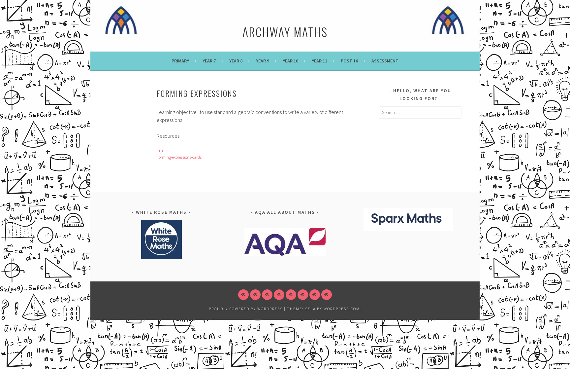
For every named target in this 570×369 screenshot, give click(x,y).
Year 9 (262, 61)
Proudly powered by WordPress (246, 308)
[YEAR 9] (279, 294)
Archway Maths (285, 31)
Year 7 (209, 61)
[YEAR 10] (291, 294)
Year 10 (290, 61)
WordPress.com (342, 308)
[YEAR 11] (303, 294)
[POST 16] (314, 294)
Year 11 (319, 61)
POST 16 (349, 61)
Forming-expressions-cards (179, 157)
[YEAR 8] (267, 294)
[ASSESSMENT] (326, 294)
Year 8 (235, 61)
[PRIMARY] (243, 294)
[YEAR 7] (255, 294)
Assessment (384, 61)
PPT (160, 150)
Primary (180, 61)
